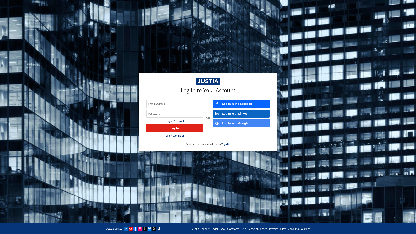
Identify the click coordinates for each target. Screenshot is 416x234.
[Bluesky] (149, 229)
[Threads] (145, 229)
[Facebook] (135, 229)
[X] (154, 229)
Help (243, 229)
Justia (118, 228)
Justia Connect (200, 229)
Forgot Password (175, 121)
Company (233, 229)
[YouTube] (131, 229)
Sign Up (226, 144)
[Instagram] (140, 229)
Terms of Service (257, 229)
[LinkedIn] (126, 229)
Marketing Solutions (298, 229)
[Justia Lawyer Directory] (159, 229)
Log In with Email (175, 135)
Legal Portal (218, 229)
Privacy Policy (277, 229)
